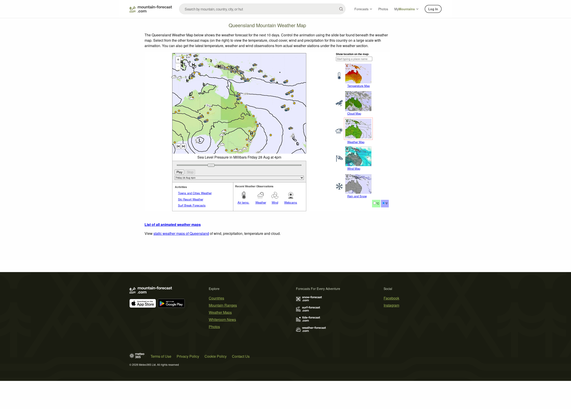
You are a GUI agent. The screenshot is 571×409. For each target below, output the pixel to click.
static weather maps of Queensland (181, 233)
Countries (216, 298)
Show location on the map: (352, 54)
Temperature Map (358, 86)
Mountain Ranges (223, 305)
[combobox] (262, 9)
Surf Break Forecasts (192, 205)
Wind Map (353, 168)
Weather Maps (220, 312)
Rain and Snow (357, 196)
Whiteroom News (222, 319)
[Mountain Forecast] (150, 8)
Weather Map (355, 142)
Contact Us (241, 356)
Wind (275, 202)
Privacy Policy (188, 356)
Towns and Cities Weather (195, 193)
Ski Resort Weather (190, 199)
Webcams (290, 202)
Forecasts (361, 9)
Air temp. (243, 202)
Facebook (391, 298)
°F (386, 203)
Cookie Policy (216, 356)
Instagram (391, 305)
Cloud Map (354, 113)
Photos (383, 9)
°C (377, 203)
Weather (260, 202)
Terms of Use (161, 356)
